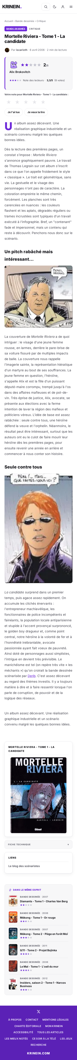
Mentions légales (55, 1019)
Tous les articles (50, 1032)
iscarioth (21, 49)
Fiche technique (19, 844)
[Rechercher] (45, 7)
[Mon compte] (63, 6)
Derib (32, 676)
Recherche (38, 1044)
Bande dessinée (24, 21)
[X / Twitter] (38, 1011)
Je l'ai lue (14, 112)
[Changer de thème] (54, 6)
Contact (32, 1019)
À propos (14, 1019)
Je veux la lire (36, 112)
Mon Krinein (54, 1026)
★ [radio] (8, 102)
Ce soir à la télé (44, 1038)
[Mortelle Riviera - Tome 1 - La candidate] (38, 795)
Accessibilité (23, 1032)
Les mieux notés (16, 1038)
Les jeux (66, 1038)
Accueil (8, 21)
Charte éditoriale (27, 1026)
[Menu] (71, 6)
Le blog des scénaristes (24, 866)
